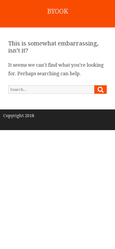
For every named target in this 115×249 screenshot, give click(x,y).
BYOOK (57, 11)
